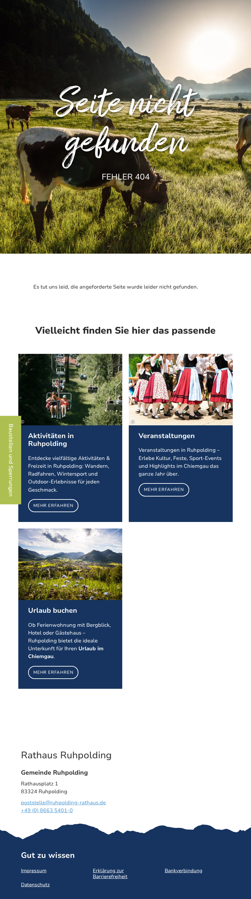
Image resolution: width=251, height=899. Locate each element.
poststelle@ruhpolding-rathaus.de (63, 802)
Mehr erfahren (70, 438)
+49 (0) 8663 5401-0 (47, 810)
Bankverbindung (183, 871)
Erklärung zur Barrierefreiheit (110, 873)
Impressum (33, 871)
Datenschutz (35, 885)
